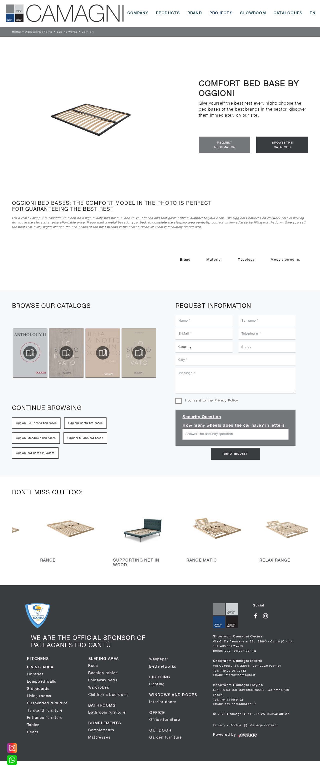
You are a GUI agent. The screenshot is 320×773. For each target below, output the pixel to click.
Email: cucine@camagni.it (234, 650)
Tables (33, 725)
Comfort (88, 32)
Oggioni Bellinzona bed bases (36, 422)
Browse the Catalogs (282, 145)
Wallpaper (158, 659)
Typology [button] (246, 259)
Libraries (35, 674)
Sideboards (38, 689)
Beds (93, 666)
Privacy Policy (226, 400)
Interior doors (162, 702)
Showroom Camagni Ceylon (251, 690)
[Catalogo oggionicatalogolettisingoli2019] (103, 352)
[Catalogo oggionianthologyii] (30, 352)
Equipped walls (41, 681)
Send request (236, 453)
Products (168, 13)
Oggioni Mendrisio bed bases (36, 437)
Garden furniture (165, 737)
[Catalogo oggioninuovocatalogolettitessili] (139, 352)
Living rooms (39, 696)
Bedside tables (103, 673)
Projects (221, 13)
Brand (195, 13)
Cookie (236, 725)
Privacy (219, 725)
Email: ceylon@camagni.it (234, 703)
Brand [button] (185, 259)
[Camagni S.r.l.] (65, 13)
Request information (225, 145)
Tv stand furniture (45, 710)
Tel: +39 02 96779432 (229, 670)
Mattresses (99, 737)
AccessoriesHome (38, 32)
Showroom (253, 13)
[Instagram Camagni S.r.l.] (267, 615)
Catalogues (288, 13)
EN (313, 13)
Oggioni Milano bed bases (85, 437)
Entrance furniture (45, 718)
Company (137, 13)
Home (16, 32)
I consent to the (211, 400)
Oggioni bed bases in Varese (35, 452)
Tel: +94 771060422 (228, 699)
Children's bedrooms (108, 695)
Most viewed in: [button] (285, 259)
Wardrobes (98, 687)
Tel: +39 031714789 (228, 646)
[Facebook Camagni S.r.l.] (258, 615)
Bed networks (67, 32)
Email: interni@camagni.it (234, 674)
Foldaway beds (103, 680)
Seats (32, 732)
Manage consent (264, 725)
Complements (101, 730)
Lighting (156, 684)
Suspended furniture (47, 703)
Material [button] (214, 259)
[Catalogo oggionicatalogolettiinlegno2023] (66, 352)
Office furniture (164, 720)
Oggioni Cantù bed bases (85, 422)
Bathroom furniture (107, 712)
